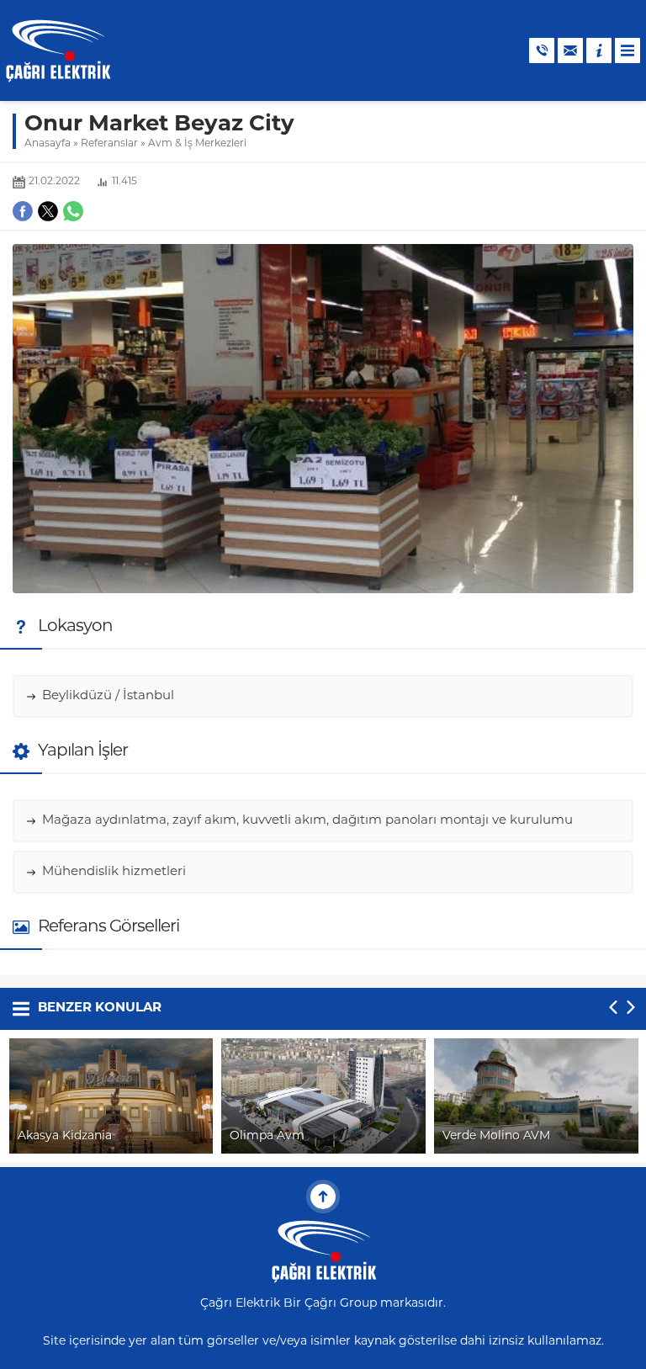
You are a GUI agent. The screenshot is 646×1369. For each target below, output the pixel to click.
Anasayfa (47, 144)
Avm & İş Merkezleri (197, 144)
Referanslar (109, 144)
